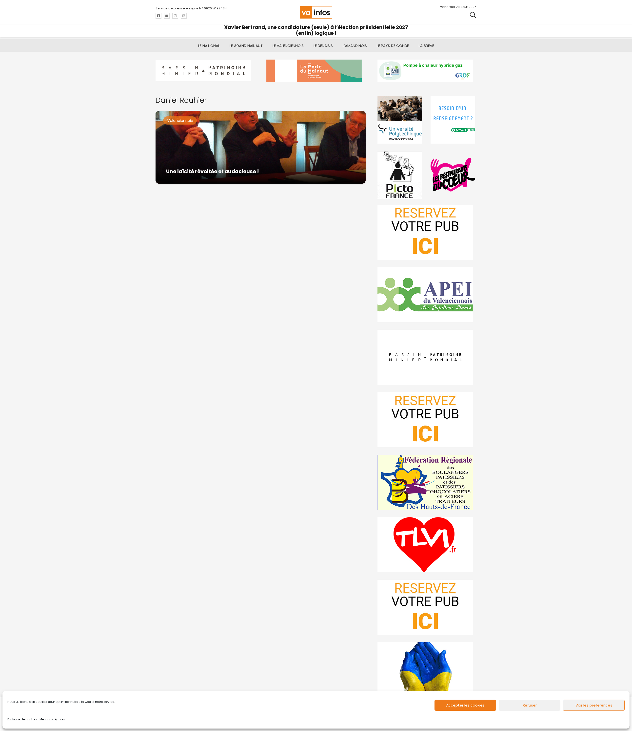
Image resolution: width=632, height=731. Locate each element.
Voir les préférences (593, 705)
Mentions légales (52, 719)
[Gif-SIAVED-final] (453, 120)
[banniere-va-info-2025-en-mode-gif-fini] (426, 71)
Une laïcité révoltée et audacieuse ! (212, 171)
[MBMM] (205, 71)
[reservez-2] (426, 419)
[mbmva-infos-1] (426, 357)
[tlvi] (426, 544)
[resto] (453, 175)
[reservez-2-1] (426, 232)
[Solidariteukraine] (426, 669)
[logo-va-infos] (316, 12)
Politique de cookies (22, 719)
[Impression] (426, 294)
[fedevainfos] (426, 482)
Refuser (530, 705)
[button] (473, 15)
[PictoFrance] (400, 175)
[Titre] (158, 16)
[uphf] (400, 120)
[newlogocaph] (315, 71)
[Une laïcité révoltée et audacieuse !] (261, 147)
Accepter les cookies (465, 705)
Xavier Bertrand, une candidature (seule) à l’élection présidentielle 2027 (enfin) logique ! (316, 30)
